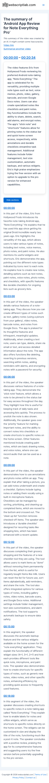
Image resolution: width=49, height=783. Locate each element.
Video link (9, 45)
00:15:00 (9, 626)
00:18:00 (9, 695)
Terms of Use (40, 774)
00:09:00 (9, 465)
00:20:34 (28, 57)
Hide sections (13, 200)
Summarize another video (17, 49)
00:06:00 (9, 376)
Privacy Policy (18, 777)
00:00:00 (11, 57)
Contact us (30, 777)
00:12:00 (9, 541)
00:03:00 (9, 296)
